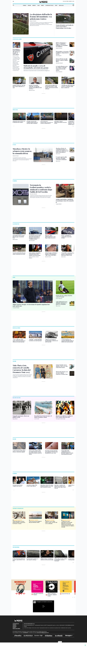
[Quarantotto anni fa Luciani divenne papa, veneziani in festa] (19, 230)
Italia (38, 5)
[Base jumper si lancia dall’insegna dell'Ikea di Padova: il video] (60, 116)
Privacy (14, 627)
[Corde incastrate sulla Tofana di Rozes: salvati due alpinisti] (19, 445)
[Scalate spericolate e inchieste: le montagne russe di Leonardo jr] (65, 191)
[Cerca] (13, 5)
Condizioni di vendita (16, 624)
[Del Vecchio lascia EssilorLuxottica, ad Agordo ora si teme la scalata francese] (47, 116)
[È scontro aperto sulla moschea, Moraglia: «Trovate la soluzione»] (72, 158)
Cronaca (24, 5)
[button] (43, 606)
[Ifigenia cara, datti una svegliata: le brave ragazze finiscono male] (65, 408)
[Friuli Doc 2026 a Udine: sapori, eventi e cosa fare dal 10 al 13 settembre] (51, 515)
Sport (56, 5)
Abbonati (70, 1)
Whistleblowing (16, 628)
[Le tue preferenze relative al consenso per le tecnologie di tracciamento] (85, 645)
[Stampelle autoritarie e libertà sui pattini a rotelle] (22, 408)
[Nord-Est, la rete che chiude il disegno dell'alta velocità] (35, 515)
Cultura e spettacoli (49, 5)
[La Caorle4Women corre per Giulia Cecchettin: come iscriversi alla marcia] (72, 68)
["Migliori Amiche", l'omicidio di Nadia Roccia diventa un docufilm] (47, 553)
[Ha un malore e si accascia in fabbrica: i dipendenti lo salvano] (72, 53)
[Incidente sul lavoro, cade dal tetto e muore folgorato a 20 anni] (19, 80)
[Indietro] (14, 126)
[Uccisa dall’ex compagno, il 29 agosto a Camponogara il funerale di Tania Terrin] (67, 248)
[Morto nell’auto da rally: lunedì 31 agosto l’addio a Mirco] (72, 60)
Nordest (34, 5)
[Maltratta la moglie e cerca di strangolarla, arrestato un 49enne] (38, 53)
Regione (29, 5)
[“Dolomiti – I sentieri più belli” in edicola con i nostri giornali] (35, 334)
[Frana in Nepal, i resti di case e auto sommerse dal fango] (33, 553)
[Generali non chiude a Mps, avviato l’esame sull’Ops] (33, 480)
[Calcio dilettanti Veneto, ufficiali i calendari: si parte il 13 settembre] (72, 303)
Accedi (73, 1)
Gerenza (14, 626)
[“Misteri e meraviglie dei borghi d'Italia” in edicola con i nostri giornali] (51, 334)
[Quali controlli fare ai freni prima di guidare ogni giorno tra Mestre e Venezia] (19, 515)
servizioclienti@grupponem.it (43, 632)
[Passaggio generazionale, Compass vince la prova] (19, 480)
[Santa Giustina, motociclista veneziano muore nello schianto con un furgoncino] (35, 248)
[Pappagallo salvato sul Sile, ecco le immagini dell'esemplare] (19, 116)
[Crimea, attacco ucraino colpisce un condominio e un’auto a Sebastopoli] (60, 553)
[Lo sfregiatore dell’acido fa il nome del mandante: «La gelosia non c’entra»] (21, 23)
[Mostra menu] (13, 1)
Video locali (61, 5)
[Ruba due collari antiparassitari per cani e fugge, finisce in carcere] (51, 230)
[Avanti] (73, 126)
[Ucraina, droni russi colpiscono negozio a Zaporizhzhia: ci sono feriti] (19, 553)
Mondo (42, 5)
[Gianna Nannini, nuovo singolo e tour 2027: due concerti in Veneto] (72, 366)
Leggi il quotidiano (66, 1)
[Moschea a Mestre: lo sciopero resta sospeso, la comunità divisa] (43, 155)
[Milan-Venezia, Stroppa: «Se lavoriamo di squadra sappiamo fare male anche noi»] (33, 291)
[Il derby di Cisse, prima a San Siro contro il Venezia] (65, 287)
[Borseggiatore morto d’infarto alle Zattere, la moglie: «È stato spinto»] (16, 45)
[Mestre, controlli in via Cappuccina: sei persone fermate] (67, 230)
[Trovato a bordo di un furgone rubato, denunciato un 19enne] (19, 248)
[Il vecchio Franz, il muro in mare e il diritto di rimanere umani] (43, 408)
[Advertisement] (43, 8)
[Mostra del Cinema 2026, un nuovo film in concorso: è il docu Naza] (72, 373)
